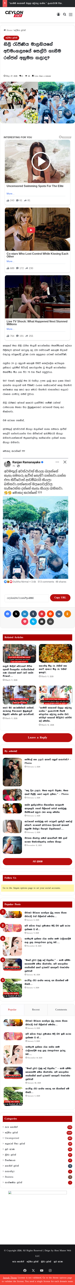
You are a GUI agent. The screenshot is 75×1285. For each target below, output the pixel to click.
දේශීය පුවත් (20, 30)
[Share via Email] (41, 621)
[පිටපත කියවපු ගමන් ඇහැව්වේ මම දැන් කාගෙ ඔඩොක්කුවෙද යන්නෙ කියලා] (12, 845)
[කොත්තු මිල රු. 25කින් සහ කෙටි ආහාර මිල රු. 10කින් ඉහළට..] (55, 653)
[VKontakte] (58, 613)
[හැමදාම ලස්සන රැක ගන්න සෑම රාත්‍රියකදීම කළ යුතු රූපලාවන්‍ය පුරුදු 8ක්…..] (12, 946)
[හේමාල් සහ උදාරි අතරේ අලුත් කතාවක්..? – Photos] (12, 772)
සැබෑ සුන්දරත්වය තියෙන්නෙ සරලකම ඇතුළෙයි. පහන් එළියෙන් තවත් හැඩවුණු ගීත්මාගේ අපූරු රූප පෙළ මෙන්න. (45, 808)
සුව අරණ (10, 1149)
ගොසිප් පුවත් (12, 1166)
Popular (12, 1009)
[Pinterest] (41, 613)
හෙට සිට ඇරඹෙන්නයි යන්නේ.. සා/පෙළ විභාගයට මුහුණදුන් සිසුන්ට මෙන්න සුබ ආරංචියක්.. (18, 711)
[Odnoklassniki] (67, 613)
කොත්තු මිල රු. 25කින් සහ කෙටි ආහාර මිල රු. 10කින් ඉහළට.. (53, 669)
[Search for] (64, 16)
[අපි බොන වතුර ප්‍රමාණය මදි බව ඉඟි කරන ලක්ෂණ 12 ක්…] (12, 928)
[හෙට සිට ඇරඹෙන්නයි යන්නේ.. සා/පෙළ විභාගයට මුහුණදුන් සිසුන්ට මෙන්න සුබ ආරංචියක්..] (19, 695)
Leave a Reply (37, 737)
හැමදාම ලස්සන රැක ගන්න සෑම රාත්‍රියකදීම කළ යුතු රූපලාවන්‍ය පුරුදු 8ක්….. (45, 1050)
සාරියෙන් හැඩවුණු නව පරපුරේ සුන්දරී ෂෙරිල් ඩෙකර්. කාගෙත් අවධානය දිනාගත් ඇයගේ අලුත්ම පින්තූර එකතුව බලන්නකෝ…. (48, 825)
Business (9, 1177)
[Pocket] (24, 621)
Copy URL (60, 597)
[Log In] (58, 16)
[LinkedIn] (24, 613)
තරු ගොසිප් (11, 1127)
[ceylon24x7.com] (14, 15)
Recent (36, 1009)
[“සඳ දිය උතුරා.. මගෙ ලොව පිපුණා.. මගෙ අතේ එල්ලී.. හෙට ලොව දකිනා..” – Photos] (12, 795)
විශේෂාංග (10, 1160)
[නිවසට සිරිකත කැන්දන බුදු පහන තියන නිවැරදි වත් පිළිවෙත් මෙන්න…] (12, 914)
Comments (61, 1009)
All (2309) (37, 861)
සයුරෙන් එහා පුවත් (15, 1144)
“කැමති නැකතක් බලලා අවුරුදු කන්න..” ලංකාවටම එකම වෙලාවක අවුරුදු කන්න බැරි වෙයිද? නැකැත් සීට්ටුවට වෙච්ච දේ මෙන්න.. (55, 714)
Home (9, 30)
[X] (16, 613)
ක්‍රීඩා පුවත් (10, 1155)
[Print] (50, 621)
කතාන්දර (9, 1171)
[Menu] (70, 16)
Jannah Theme (10, 1278)
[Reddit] (50, 613)
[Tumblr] (33, 613)
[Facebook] (7, 613)
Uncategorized (12, 1138)
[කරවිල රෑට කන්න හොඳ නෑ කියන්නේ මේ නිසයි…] (12, 988)
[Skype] (33, 621)
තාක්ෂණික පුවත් (13, 1182)
